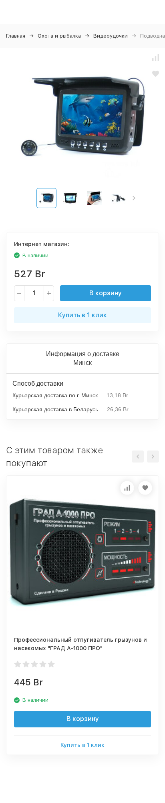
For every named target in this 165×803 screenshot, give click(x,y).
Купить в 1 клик (82, 315)
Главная (15, 36)
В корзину (105, 293)
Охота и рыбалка (59, 36)
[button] (134, 198)
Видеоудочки (110, 36)
